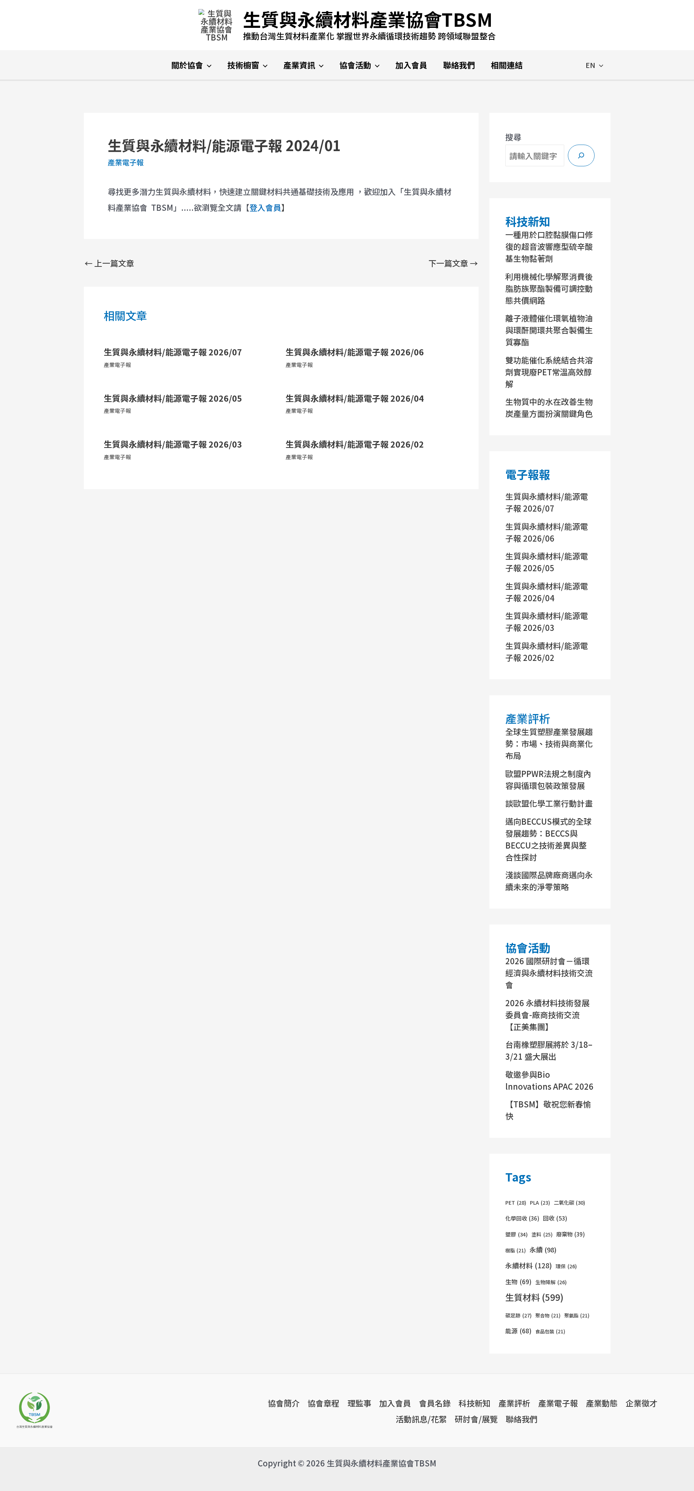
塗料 (542, 1234)
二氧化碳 (569, 1202)
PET (515, 1202)
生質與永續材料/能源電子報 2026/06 (355, 352)
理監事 (359, 1403)
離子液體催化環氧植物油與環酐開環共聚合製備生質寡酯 (549, 329)
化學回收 (522, 1218)
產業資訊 (299, 65)
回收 (555, 1218)
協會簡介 (284, 1403)
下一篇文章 (453, 263)
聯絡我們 (459, 65)
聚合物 (548, 1315)
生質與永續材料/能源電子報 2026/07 (173, 352)
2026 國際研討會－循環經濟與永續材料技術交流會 (549, 972)
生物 (518, 1281)
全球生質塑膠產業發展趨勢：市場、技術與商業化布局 (549, 743)
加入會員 (411, 65)
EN (590, 65)
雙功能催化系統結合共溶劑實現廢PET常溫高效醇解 (549, 371)
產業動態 (602, 1403)
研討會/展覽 (476, 1418)
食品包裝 (550, 1331)
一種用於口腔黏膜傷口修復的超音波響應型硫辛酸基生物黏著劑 (549, 246)
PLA (540, 1202)
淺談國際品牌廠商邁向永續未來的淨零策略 (549, 880)
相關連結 (507, 65)
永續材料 (528, 1265)
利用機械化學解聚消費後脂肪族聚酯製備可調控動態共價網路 (549, 288)
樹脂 (515, 1250)
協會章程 (323, 1403)
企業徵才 (641, 1403)
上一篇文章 (109, 263)
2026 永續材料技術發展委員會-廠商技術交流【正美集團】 (547, 1014)
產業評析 (514, 1403)
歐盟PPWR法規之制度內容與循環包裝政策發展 (548, 779)
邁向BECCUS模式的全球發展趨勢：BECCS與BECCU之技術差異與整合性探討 (548, 839)
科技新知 (474, 1403)
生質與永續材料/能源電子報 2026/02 (355, 444)
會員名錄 (435, 1403)
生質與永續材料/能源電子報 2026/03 (173, 444)
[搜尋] (581, 155)
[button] (207, 65)
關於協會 (187, 65)
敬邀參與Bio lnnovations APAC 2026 (549, 1080)
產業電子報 (126, 162)
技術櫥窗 (243, 65)
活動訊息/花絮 (421, 1418)
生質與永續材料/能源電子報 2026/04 (355, 398)
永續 (543, 1249)
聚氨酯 (577, 1315)
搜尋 (513, 136)
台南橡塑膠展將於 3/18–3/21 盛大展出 (548, 1050)
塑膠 (516, 1234)
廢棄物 (570, 1234)
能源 (518, 1330)
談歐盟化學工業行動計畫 (549, 803)
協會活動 (355, 65)
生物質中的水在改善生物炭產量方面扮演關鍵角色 (549, 407)
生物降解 (551, 1282)
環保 (566, 1266)
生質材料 (534, 1297)
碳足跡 (518, 1315)
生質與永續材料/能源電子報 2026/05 (173, 398)
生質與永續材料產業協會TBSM (368, 19)
